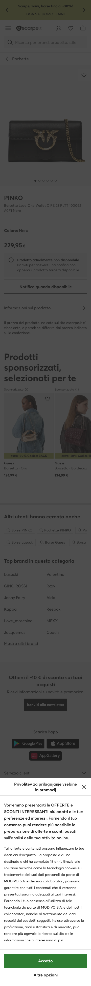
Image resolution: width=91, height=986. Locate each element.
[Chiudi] (84, 787)
